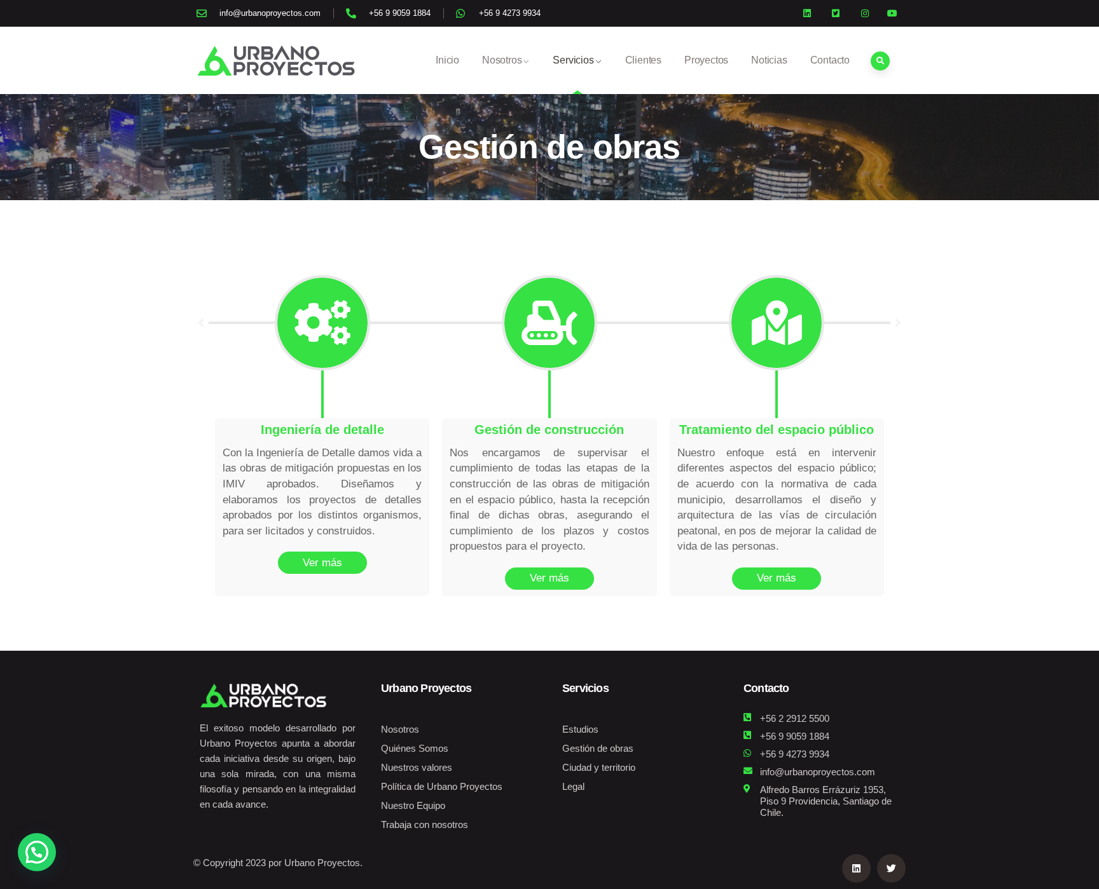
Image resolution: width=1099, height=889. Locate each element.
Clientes (643, 60)
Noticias (769, 60)
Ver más (322, 563)
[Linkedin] (856, 868)
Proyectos (706, 60)
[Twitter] (891, 868)
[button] (201, 322)
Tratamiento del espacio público (776, 430)
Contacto (830, 60)
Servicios (573, 60)
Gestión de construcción (549, 430)
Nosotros (502, 60)
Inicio (447, 60)
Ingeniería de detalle (322, 430)
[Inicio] (276, 60)
